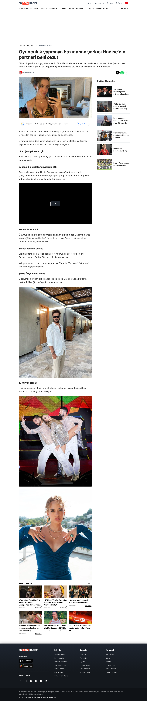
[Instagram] (25, 681)
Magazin (30, 46)
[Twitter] (20, 681)
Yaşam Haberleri (60, 665)
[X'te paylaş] (118, 72)
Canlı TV (83, 654)
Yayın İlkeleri (110, 665)
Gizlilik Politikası (111, 672)
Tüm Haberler (59, 672)
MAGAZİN (79, 9)
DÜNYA (71, 9)
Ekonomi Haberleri (60, 662)
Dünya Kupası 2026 (61, 676)
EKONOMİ (53, 9)
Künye (108, 658)
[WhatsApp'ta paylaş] (122, 72)
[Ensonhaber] (28, 3)
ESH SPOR (62, 9)
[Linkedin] (46, 681)
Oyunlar (82, 662)
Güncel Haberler (59, 654)
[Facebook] (36, 681)
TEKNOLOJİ (90, 9)
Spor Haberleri (59, 658)
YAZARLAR (34, 9)
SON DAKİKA (23, 9)
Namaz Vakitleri (85, 665)
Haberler (22, 46)
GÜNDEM (44, 9)
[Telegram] (41, 681)
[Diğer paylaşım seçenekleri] (126, 72)
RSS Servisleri (85, 672)
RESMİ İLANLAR (102, 9)
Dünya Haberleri (59, 669)
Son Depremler (85, 669)
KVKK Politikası (111, 669)
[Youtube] (30, 681)
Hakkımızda (110, 654)
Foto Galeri (83, 658)
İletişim (108, 662)
